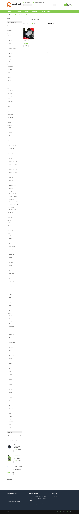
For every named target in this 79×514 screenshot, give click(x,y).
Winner (10, 278)
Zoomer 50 (11, 281)
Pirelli (9, 83)
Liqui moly (11, 51)
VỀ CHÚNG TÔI (34, 11)
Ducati (9, 228)
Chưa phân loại (9, 30)
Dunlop (9, 72)
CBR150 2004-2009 (13, 161)
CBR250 (10, 174)
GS (9, 135)
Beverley (11, 315)
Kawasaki (10, 286)
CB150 (10, 156)
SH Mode (11, 259)
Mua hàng (15, 461)
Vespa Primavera (12, 331)
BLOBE (10, 129)
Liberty (10, 321)
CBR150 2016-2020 (13, 169)
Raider (10, 358)
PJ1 (10, 43)
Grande (10, 392)
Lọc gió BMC (10, 117)
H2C (9, 111)
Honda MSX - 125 (12, 183)
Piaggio (9, 313)
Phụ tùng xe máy (10, 125)
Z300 (10, 299)
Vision (10, 270)
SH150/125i (11, 262)
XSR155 (10, 416)
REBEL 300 (11, 188)
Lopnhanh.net (12, 511)
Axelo (10, 344)
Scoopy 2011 (11, 191)
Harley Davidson (11, 230)
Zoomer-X (11, 284)
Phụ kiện (8, 104)
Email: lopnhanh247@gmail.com (14, 501)
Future (10, 243)
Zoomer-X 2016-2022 (13, 204)
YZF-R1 (10, 419)
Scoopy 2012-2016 (13, 193)
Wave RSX (11, 276)
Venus (10, 374)
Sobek (9, 85)
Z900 (10, 308)
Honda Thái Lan (11, 153)
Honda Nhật (10, 140)
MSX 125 (11, 249)
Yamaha (9, 381)
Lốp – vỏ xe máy (56, 496)
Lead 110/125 (12, 246)
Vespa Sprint (11, 334)
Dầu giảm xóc (10, 90)
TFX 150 (10, 413)
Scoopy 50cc (11, 148)
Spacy (10, 268)
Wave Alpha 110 (12, 273)
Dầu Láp (9, 35)
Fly (9, 318)
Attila (10, 366)
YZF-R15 (11, 421)
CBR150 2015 (11, 166)
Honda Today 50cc (12, 145)
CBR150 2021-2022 (13, 172)
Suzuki (9, 339)
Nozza (10, 405)
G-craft (8, 435)
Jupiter (10, 397)
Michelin (9, 80)
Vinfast (9, 376)
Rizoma (9, 122)
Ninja (10, 289)
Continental (10, 69)
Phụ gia (8, 88)
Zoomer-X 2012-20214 (13, 201)
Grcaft (9, 109)
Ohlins (9, 119)
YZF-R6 (10, 427)
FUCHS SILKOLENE (13, 48)
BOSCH (10, 132)
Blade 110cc (11, 241)
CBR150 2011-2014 (13, 164)
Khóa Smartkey (11, 114)
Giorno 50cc (11, 143)
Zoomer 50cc (12, 151)
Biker (9, 106)
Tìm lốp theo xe (9, 220)
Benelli (9, 222)
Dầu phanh (10, 93)
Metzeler (9, 77)
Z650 (10, 302)
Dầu (7, 33)
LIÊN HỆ (26, 11)
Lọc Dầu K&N (10, 212)
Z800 (10, 305)
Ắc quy (8, 25)
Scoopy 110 (11, 254)
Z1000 (10, 294)
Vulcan (10, 291)
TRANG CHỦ (10, 11)
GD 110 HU (11, 347)
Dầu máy (9, 46)
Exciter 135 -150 (12, 386)
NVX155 (10, 408)
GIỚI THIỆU (19, 11)
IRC (8, 74)
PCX (10, 251)
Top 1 (10, 59)
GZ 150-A (11, 353)
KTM (9, 310)
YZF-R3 (10, 424)
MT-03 (10, 400)
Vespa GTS (11, 326)
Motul (10, 40)
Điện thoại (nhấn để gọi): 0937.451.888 (15, 499)
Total (10, 61)
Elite (10, 368)
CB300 (10, 158)
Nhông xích (10, 217)
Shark (10, 371)
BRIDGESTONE (10, 66)
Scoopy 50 (11, 257)
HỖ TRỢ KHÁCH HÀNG (47, 11)
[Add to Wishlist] (32, 45)
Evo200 (10, 379)
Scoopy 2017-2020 (13, 196)
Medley (10, 323)
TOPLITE (9, 27)
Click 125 (11, 177)
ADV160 (10, 235)
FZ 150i (10, 389)
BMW (9, 225)
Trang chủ (8, 14)
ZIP (10, 337)
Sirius (10, 411)
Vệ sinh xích (10, 101)
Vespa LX (11, 329)
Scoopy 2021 (11, 199)
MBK (10, 138)
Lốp (7, 64)
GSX (10, 350)
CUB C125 (11, 180)
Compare (34, 46)
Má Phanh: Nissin (11, 214)
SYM (9, 361)
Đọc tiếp (26, 45)
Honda (9, 233)
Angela (10, 363)
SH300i (10, 265)
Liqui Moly (11, 37)
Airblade (10, 238)
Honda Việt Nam (11, 207)
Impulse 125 (11, 355)
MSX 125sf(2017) (12, 185)
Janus (10, 394)
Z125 (10, 297)
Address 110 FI (12, 342)
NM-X (10, 403)
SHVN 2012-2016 (12, 209)
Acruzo (10, 384)
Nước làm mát (10, 98)
